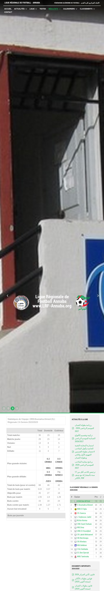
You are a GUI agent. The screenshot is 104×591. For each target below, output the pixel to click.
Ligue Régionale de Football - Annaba (22, 3)
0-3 (58, 459)
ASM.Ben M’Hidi (83, 501)
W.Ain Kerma (82, 520)
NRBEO (59, 475)
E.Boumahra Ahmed (85, 505)
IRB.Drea (80, 527)
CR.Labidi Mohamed (85, 534)
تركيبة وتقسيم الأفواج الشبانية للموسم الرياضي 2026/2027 (85, 438)
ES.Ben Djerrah (83, 552)
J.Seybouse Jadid (84, 517)
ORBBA (48, 462)
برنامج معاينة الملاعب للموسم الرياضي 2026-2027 (84, 465)
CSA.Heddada (82, 549)
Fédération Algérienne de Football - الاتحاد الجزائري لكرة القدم (76, 3)
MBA (48, 468)
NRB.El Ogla (82, 509)
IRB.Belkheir (82, 545)
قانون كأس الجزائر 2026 (85, 574)
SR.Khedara (81, 541)
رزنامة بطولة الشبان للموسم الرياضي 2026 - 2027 (84, 428)
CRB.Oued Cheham (84, 524)
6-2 (48, 459)
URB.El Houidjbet (84, 531)
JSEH (48, 481)
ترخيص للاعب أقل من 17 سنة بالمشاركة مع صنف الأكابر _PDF (85, 475)
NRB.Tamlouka (83, 556)
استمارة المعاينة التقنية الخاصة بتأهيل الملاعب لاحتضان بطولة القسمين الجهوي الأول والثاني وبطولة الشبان (85, 451)
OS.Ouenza (81, 513)
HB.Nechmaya (82, 538)
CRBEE (59, 462)
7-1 (58, 472)
